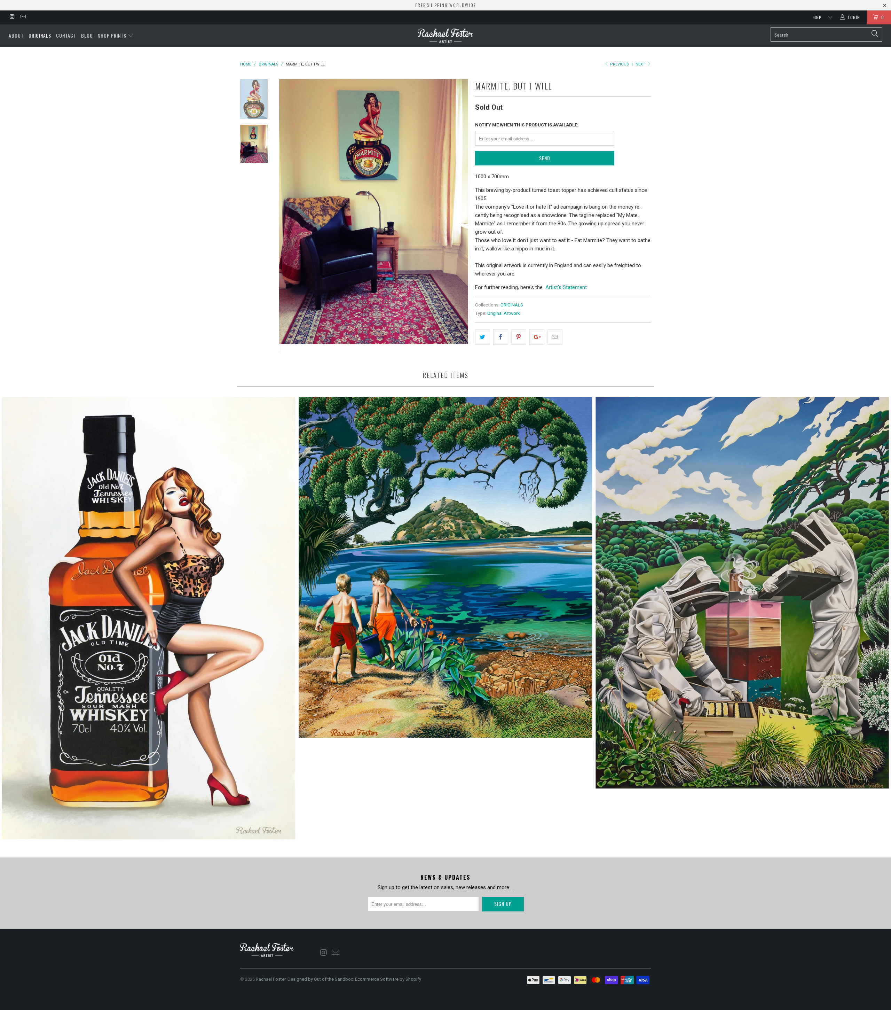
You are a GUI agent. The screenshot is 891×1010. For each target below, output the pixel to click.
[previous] (288, 216)
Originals (40, 35)
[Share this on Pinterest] (518, 337)
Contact (66, 35)
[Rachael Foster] (445, 35)
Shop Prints (113, 35)
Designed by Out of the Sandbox (320, 979)
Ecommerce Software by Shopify (388, 979)
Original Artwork (503, 313)
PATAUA (445, 567)
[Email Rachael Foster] (22, 17)
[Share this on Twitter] (482, 337)
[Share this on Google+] (536, 337)
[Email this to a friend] (554, 337)
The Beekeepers (742, 592)
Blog (87, 35)
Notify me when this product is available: (526, 124)
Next (641, 64)
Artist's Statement (566, 287)
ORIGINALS (511, 305)
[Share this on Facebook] (500, 337)
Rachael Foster (270, 979)
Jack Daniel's (148, 618)
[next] (458, 216)
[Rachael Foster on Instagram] (12, 17)
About (16, 35)
